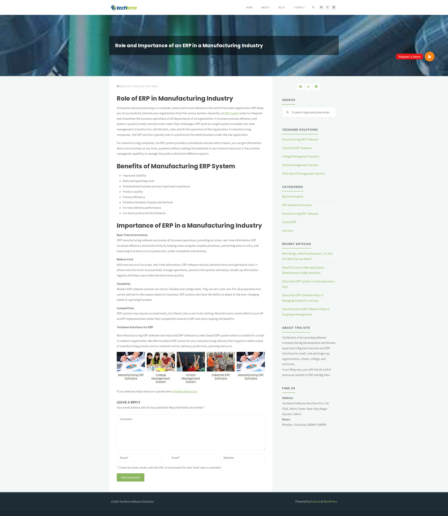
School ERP (289, 222)
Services (287, 231)
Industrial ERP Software (297, 148)
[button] (430, 56)
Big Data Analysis (292, 196)
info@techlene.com (185, 391)
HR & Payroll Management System (303, 173)
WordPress (330, 501)
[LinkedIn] (333, 7)
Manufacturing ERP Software (139, 86)
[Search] (313, 7)
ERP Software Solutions (297, 205)
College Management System (300, 156)
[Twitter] (327, 7)
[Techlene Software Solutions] (124, 7)
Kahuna (315, 501)
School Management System (300, 165)
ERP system (232, 113)
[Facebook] (321, 7)
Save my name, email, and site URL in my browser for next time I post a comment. (171, 467)
